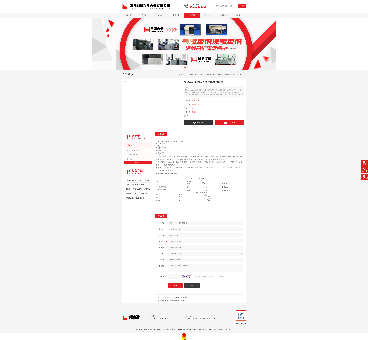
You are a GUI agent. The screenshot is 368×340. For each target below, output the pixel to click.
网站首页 (129, 15)
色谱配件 (198, 74)
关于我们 (145, 15)
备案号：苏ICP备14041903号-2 (187, 329)
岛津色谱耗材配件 (132, 154)
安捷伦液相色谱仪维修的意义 (135, 185)
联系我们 (238, 15)
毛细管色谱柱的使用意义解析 (135, 198)
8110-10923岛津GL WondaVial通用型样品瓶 (174, 297)
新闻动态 (161, 15)
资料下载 (207, 15)
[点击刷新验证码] (186, 276)
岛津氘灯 (130, 159)
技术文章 (176, 15)
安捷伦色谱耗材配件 (208, 74)
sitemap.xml (202, 329)
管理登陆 (227, 329)
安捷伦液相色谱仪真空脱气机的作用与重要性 (139, 193)
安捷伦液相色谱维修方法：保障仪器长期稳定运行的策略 (139, 180)
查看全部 (138, 162)
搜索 (243, 6)
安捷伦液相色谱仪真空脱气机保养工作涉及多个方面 (139, 189)
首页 (184, 74)
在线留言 (223, 15)
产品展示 (192, 15)
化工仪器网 (218, 329)
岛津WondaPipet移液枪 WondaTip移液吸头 (174, 300)
